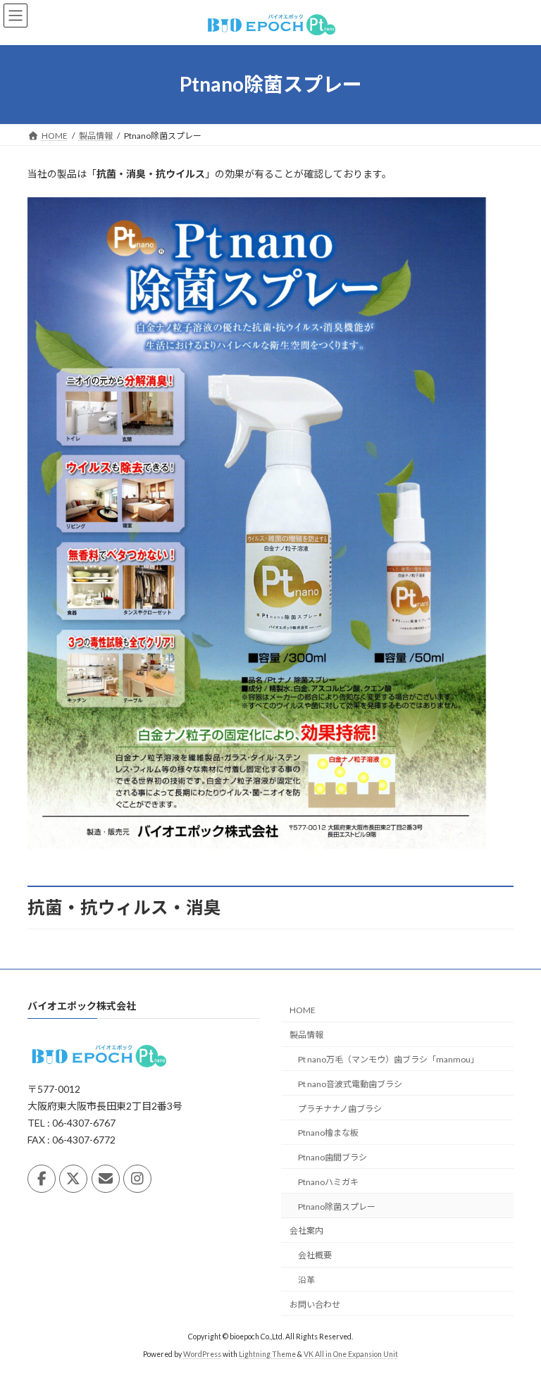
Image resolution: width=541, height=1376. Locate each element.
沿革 (306, 1280)
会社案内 (306, 1230)
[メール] (106, 1179)
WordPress (202, 1354)
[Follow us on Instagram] (137, 1179)
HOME (303, 1010)
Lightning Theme (267, 1354)
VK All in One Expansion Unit (351, 1354)
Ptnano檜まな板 (328, 1132)
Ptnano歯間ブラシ (332, 1157)
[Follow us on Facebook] (41, 1179)
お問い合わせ (315, 1304)
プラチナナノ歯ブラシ (340, 1108)
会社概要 (315, 1255)
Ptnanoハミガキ (328, 1182)
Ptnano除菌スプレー (336, 1206)
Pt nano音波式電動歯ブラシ (350, 1084)
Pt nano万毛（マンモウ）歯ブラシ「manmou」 (388, 1059)
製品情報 (306, 1034)
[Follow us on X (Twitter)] (73, 1179)
